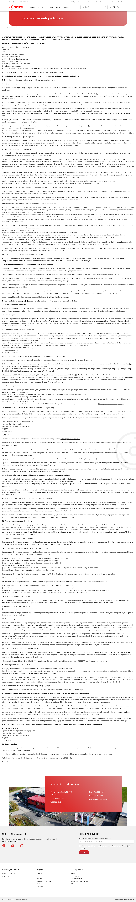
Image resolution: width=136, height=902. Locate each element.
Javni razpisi (81, 1)
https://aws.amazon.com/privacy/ (110, 404)
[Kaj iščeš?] (106, 7)
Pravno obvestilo (92, 1)
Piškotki (120, 1)
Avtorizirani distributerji (44, 881)
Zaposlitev (40, 886)
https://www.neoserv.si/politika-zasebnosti (70, 394)
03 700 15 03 (24, 1)
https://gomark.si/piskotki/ (72, 177)
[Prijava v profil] (110, 7)
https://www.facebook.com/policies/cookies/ (93, 375)
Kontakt (39, 884)
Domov (4, 27)
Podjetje (50, 7)
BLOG (58, 7)
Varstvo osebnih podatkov (107, 1)
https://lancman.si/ (51, 68)
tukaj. (83, 848)
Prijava (84, 852)
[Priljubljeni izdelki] (114, 7)
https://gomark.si (35, 68)
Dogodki (66, 7)
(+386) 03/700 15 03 (15, 61)
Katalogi (73, 1)
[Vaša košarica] (117, 7)
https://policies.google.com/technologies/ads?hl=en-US (33, 371)
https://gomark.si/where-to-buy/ (119, 343)
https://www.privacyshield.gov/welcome (108, 414)
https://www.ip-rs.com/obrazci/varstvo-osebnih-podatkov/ (28, 492)
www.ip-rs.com (102, 661)
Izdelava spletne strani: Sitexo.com (124, 899)
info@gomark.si (15, 1)
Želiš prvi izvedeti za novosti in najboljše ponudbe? (95, 838)
